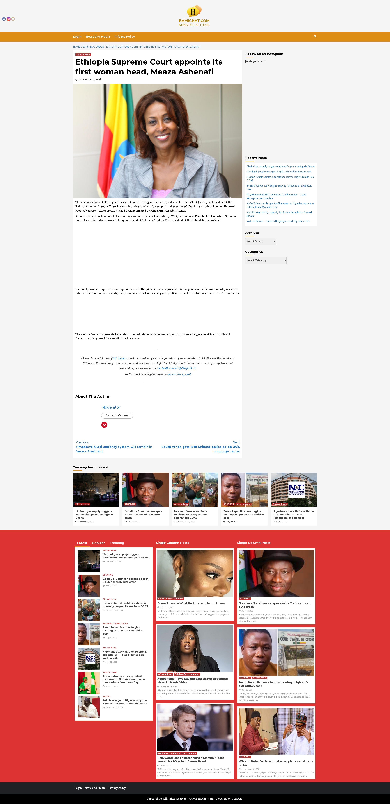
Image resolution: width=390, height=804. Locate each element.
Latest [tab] (82, 543)
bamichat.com (194, 20)
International (243, 504)
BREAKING (130, 504)
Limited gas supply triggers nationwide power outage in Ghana (281, 166)
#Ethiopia (119, 358)
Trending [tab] (117, 543)
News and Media (98, 36)
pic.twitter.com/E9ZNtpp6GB (176, 368)
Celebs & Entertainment (170, 599)
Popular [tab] (98, 543)
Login (77, 36)
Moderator (110, 407)
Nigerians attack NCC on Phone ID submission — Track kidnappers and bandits (277, 196)
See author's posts (117, 416)
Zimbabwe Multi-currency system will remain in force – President (113, 446)
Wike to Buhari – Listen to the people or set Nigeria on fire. (278, 221)
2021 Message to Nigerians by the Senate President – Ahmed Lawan (279, 214)
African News (83, 55)
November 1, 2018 (179, 374)
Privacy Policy (125, 36)
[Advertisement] (101, 258)
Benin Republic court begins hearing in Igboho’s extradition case (279, 187)
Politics (106, 696)
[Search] (315, 36)
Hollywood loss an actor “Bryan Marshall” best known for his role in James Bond (190, 759)
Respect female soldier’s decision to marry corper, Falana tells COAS (280, 178)
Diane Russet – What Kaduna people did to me (191, 603)
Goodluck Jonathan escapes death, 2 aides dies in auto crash (279, 172)
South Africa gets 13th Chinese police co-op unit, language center (200, 446)
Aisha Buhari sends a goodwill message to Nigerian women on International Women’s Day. (280, 205)
